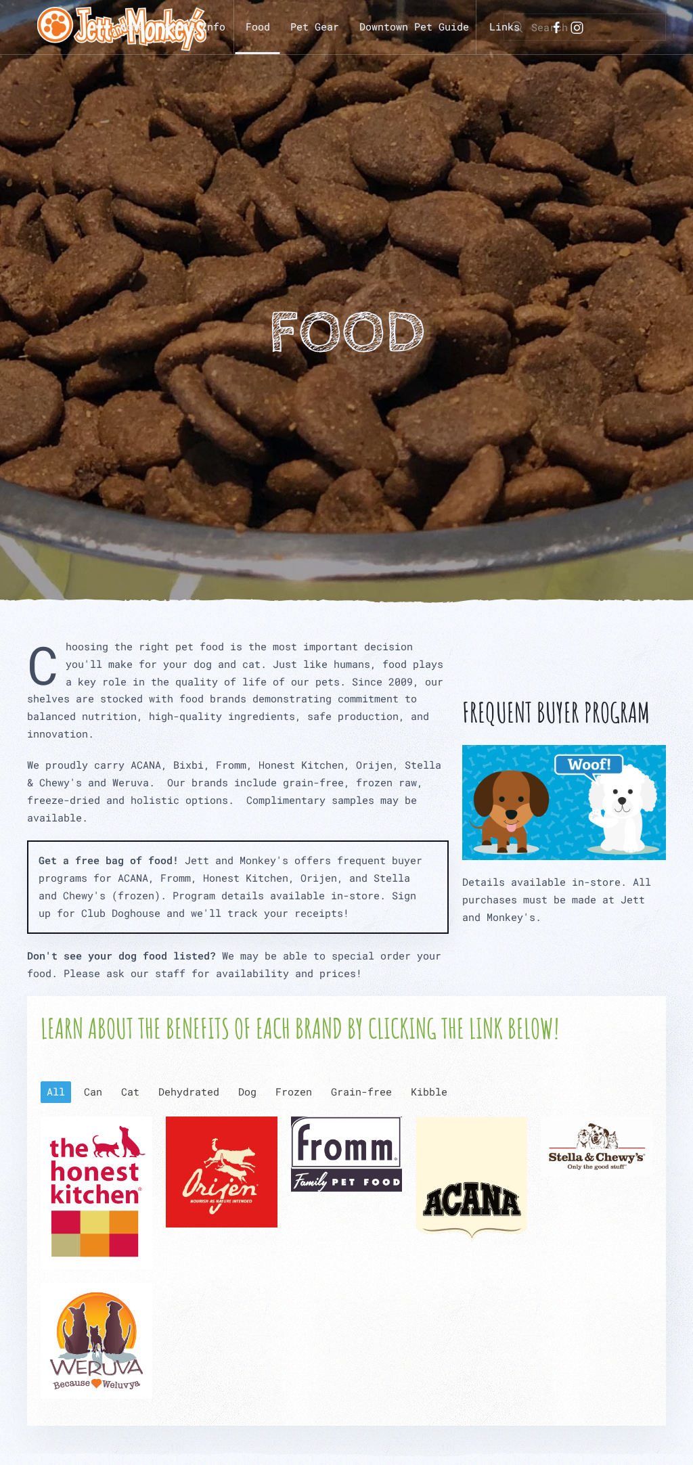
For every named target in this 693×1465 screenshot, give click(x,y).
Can (93, 1091)
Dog (247, 1091)
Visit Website (96, 1192)
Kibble (429, 1091)
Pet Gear (314, 26)
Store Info (194, 26)
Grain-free (361, 1091)
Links (504, 26)
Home (132, 26)
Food (258, 26)
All (56, 1091)
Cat (130, 1091)
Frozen (293, 1091)
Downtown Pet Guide (414, 26)
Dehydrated (188, 1091)
